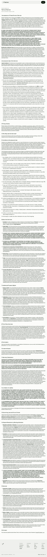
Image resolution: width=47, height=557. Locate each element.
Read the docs (41, 554)
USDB (21, 548)
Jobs (42, 545)
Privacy (43, 548)
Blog (35, 545)
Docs (28, 545)
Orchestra (21, 545)
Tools (35, 548)
